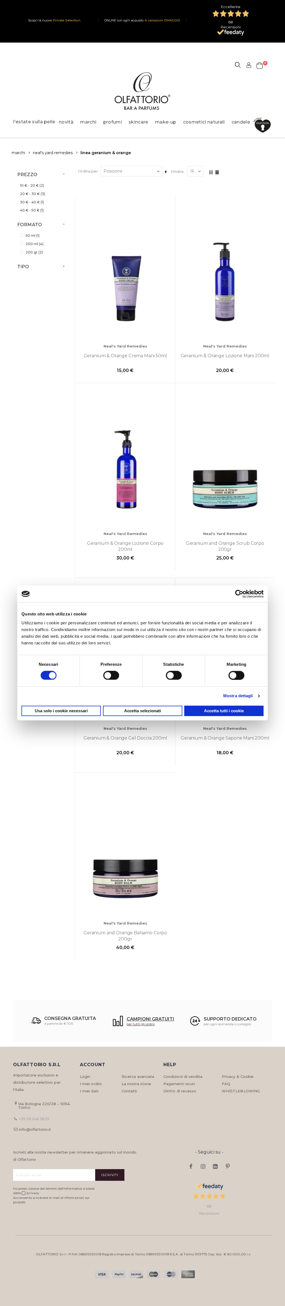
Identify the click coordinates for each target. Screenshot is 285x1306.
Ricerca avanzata (138, 1076)
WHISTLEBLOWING (241, 1091)
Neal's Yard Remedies (53, 153)
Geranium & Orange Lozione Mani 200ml (225, 355)
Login (85, 1076)
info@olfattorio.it (35, 1129)
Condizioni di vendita (182, 1076)
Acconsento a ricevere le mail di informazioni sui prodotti (51, 1200)
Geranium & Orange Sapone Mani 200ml (225, 738)
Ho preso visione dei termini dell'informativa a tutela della (54, 1191)
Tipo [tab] (23, 266)
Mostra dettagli (238, 696)
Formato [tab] (29, 224)
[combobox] (240, 65)
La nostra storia (136, 1083)
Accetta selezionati (142, 710)
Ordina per (88, 171)
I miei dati (89, 1091)
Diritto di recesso (179, 1091)
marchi (18, 153)
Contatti (129, 1091)
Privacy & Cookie (238, 1076)
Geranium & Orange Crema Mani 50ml (125, 355)
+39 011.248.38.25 (34, 1119)
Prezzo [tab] (27, 174)
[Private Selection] (263, 125)
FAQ (226, 1083)
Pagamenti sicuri (179, 1083)
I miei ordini (91, 1083)
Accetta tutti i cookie (224, 710)
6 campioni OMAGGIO (162, 20)
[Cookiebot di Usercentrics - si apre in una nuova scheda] (239, 594)
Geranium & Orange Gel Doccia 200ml (125, 738)
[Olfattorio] (142, 91)
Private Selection (66, 20)
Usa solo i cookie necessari (61, 710)
